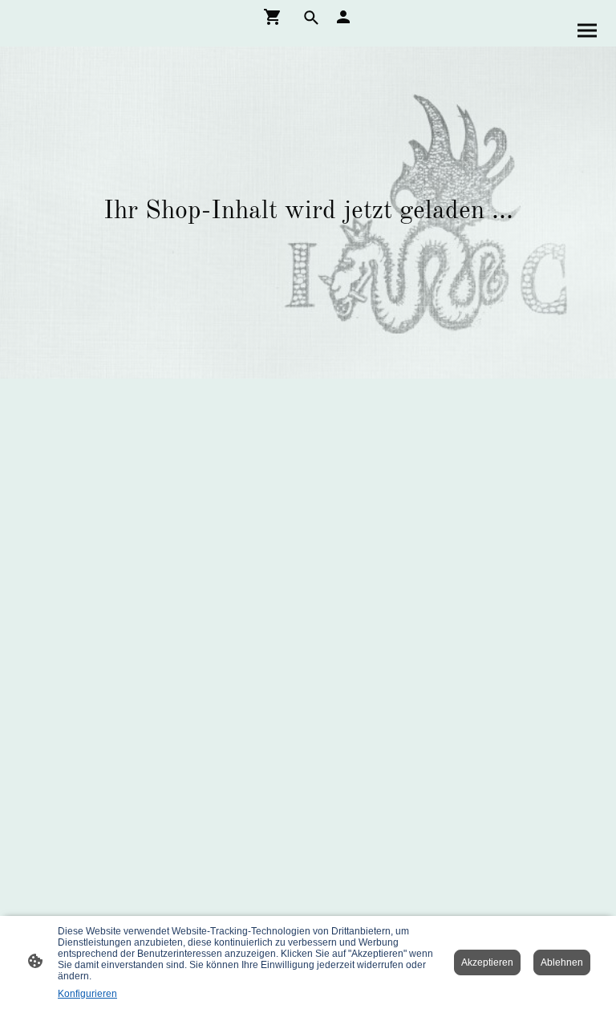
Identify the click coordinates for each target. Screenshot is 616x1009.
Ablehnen (562, 962)
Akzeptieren (487, 962)
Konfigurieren (87, 993)
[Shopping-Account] (343, 16)
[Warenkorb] (276, 16)
